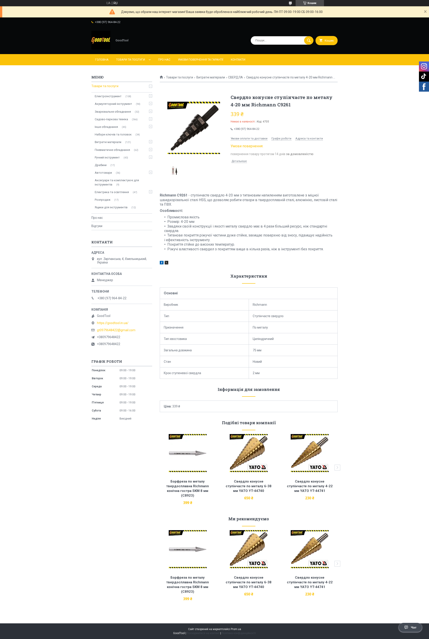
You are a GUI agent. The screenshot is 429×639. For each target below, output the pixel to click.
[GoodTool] (100, 48)
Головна (102, 59)
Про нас (164, 59)
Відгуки (96, 226)
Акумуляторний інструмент (113, 103)
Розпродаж (102, 199)
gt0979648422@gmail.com (116, 330)
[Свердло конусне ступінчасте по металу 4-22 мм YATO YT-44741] (310, 453)
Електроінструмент (108, 96)
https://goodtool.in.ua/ (112, 323)
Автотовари (103, 172)
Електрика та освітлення (112, 192)
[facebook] (162, 263)
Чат (413, 627)
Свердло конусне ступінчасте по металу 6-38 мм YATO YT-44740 (249, 486)
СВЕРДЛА (235, 77)
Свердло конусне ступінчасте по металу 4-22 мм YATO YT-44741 (310, 486)
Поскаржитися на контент (203, 633)
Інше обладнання (106, 127)
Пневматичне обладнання (112, 150)
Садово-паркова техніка (111, 119)
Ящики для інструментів (111, 207)
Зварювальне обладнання (113, 111)
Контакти (238, 59)
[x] (166, 263)
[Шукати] (308, 40)
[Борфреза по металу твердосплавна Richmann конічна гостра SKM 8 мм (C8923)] (187, 453)
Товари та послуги (130, 59)
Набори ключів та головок (113, 134)
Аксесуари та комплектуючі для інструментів (117, 182)
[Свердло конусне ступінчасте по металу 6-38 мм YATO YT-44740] (249, 453)
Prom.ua (236, 629)
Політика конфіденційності (239, 633)
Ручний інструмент (107, 157)
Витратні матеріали (210, 77)
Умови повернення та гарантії (200, 59)
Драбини (101, 165)
